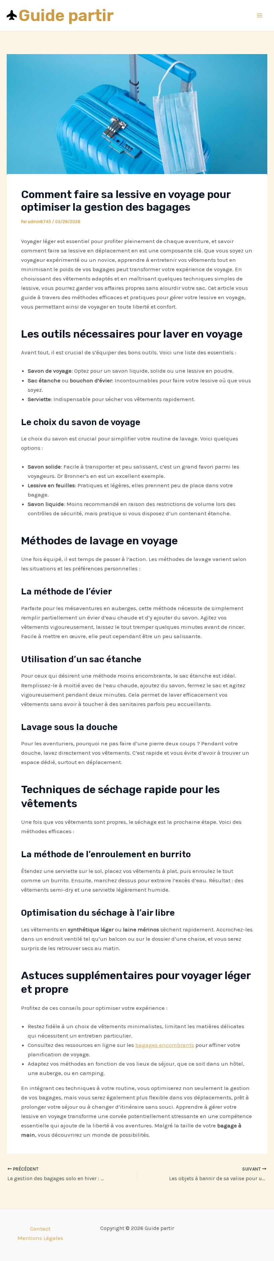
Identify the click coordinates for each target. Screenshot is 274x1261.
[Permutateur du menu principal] (260, 15)
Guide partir (66, 15)
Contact (40, 1228)
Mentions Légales (40, 1238)
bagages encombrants (164, 1045)
